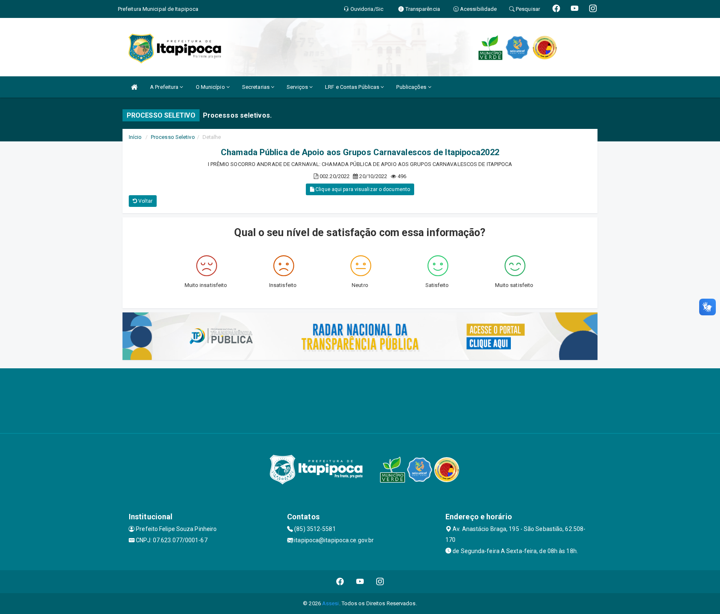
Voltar (144, 201)
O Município (211, 87)
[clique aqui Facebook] (340, 581)
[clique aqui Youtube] (360, 581)
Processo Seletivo (173, 137)
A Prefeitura (165, 87)
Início (135, 137)
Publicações (412, 87)
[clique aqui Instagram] (380, 581)
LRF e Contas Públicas (352, 87)
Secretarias (256, 87)
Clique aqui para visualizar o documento (362, 189)
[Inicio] (134, 87)
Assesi (330, 603)
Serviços (298, 87)
